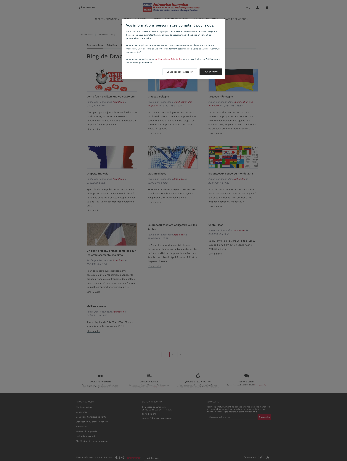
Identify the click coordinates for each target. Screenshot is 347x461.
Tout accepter (211, 71)
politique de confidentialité (168, 59)
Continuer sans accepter (180, 72)
